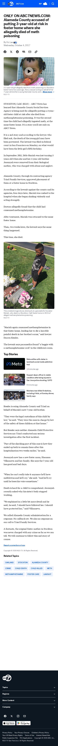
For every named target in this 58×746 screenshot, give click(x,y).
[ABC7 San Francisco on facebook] (5, 716)
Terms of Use (29, 735)
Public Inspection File (10, 738)
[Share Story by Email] (30, 52)
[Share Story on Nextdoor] (23, 52)
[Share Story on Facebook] (5, 52)
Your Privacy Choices (21, 732)
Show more (47, 92)
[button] (4, 3)
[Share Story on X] (11, 52)
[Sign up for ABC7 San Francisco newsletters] (24, 716)
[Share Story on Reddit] (17, 52)
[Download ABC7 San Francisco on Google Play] (23, 723)
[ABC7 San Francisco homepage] (10, 4)
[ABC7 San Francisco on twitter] (11, 716)
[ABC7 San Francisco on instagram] (18, 716)
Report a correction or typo (14, 545)
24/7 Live (20, 4)
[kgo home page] (6, 678)
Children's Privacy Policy (40, 732)
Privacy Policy (7, 732)
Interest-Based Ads (43, 735)
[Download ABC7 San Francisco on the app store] (8, 723)
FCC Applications (26, 738)
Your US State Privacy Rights (12, 735)
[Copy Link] (36, 52)
